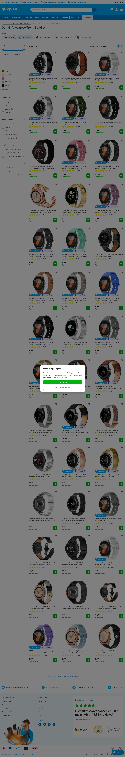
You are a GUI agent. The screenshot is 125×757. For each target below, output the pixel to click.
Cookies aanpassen (64, 388)
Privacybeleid (62, 377)
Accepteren (63, 382)
